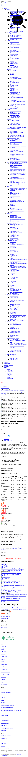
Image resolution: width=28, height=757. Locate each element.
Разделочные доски (14, 58)
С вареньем (12, 271)
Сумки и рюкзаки (14, 235)
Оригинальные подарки (16, 232)
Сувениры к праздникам (13, 294)
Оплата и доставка (8, 365)
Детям (11, 302)
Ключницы (12, 147)
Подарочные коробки (15, 123)
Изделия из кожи (14, 255)
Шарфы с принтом (14, 239)
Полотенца (12, 205)
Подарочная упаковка (15, 121)
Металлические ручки (15, 113)
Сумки (8, 321)
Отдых (8, 9)
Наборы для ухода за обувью (17, 202)
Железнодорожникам (15, 304)
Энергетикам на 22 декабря (17, 320)
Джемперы (12, 227)
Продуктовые (13, 269)
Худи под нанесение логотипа (17, 104)
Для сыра (12, 254)
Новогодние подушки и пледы (17, 174)
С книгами (12, 273)
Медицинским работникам (16, 306)
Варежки (12, 73)
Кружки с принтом (14, 229)
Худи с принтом (14, 238)
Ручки (8, 109)
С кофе (11, 274)
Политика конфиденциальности (14, 558)
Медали (12, 34)
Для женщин (13, 247)
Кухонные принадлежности (17, 201)
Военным (12, 301)
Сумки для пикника (15, 332)
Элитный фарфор (14, 359)
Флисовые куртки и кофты (16, 97)
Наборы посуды (14, 54)
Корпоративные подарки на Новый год (17, 162)
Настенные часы (14, 150)
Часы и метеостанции (15, 156)
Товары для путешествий (16, 29)
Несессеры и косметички (16, 324)
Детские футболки (14, 225)
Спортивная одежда (15, 92)
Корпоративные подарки (13, 138)
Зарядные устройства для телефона (18, 344)
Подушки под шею (14, 24)
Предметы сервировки (15, 57)
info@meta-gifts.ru (4, 618)
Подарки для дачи (14, 23)
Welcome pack (10, 378)
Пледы (11, 204)
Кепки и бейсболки (14, 82)
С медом (12, 275)
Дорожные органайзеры (16, 142)
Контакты (6, 366)
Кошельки (12, 148)
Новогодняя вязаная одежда (17, 178)
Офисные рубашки (14, 85)
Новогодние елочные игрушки (17, 169)
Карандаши (12, 112)
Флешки (12, 352)
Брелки (11, 286)
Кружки (12, 48)
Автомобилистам (14, 296)
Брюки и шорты (14, 71)
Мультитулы (13, 16)
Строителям (13, 317)
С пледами (12, 278)
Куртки (11, 84)
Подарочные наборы (12, 240)
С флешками (13, 281)
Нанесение (9, 374)
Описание (6, 439)
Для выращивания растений (17, 244)
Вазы (11, 192)
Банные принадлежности (16, 12)
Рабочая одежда (14, 89)
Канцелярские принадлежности (18, 146)
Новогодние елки (14, 167)
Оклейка (9, 375)
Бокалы (11, 43)
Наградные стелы (14, 36)
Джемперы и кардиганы (16, 78)
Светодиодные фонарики (16, 292)
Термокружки (13, 62)
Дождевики (12, 79)
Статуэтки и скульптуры (16, 209)
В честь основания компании (17, 300)
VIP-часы (12, 355)
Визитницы (13, 140)
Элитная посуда (14, 67)
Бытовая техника (14, 339)
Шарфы (11, 105)
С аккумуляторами (14, 270)
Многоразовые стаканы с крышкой (18, 52)
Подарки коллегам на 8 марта (17, 316)
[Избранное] (2, 382)
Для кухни (12, 248)
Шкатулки (12, 212)
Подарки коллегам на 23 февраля (18, 315)
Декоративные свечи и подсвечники (15, 194)
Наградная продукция (15, 35)
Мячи (11, 17)
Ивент (8, 377)
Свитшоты (12, 90)
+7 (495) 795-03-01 (5, 616)
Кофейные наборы (14, 47)
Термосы (12, 28)
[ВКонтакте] (8, 436)
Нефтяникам (13, 312)
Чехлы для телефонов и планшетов (18, 161)
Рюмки (11, 59)
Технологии (7, 363)
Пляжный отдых (14, 21)
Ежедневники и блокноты (13, 128)
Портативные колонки (15, 350)
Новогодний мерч (14, 231)
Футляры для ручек (14, 117)
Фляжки (12, 65)
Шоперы (12, 336)
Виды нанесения (8, 440)
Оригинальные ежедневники (17, 135)
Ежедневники (13, 131)
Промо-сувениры (11, 284)
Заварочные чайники (15, 44)
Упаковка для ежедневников (17, 136)
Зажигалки (12, 143)
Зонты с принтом (14, 228)
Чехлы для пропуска (15, 159)
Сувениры (9, 370)
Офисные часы (13, 39)
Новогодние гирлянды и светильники (16, 165)
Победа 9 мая (13, 313)
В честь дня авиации (15, 298)
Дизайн (8, 369)
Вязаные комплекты (15, 75)
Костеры (12, 46)
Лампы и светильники (15, 348)
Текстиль (9, 373)
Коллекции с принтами (12, 223)
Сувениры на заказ (14, 221)
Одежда (9, 69)
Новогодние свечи (14, 175)
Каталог (6, 8)
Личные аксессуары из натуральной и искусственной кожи (17, 219)
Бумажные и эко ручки (15, 111)
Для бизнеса (13, 242)
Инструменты (13, 198)
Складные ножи (14, 25)
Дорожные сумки (14, 323)
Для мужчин (13, 250)
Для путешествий (14, 251)
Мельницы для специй (15, 51)
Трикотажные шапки (15, 94)
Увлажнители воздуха (15, 351)
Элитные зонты (14, 358)
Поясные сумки (14, 325)
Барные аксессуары (14, 42)
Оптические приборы (15, 20)
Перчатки (12, 88)
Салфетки (12, 208)
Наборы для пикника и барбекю (18, 19)
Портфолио (6, 362)
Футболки (12, 98)
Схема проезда (4, 627)
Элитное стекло (14, 356)
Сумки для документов (15, 329)
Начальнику (13, 311)
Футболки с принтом (15, 102)
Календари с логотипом (16, 163)
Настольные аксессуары (16, 38)
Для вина (12, 243)
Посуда (8, 40)
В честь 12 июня (14, 297)
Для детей (12, 246)
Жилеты (12, 81)
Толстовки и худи (14, 93)
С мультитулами (14, 277)
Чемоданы (12, 334)
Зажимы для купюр (14, 144)
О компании (7, 361)
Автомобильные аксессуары (17, 11)
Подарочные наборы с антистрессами (15, 261)
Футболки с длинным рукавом (17, 101)
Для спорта (12, 252)
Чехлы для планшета (15, 335)
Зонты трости (13, 215)
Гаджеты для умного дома (16, 343)
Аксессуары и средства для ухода (18, 188)
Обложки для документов (16, 151)
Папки (11, 152)
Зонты (8, 213)
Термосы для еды (14, 63)
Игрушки (12, 197)
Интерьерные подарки (15, 200)
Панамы (12, 86)
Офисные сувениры (12, 32)
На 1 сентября (13, 309)
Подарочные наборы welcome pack (18, 259)
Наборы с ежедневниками (16, 134)
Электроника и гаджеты (13, 338)
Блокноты (12, 129)
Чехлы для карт (13, 158)
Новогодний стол (14, 177)
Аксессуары (13, 70)
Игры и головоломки (15, 15)
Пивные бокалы (14, 55)
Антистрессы (13, 285)
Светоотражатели (14, 293)
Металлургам (13, 308)
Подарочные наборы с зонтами (17, 266)
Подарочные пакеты (15, 124)
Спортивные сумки (14, 328)
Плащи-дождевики (14, 234)
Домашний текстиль (15, 196)
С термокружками (14, 279)
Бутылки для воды (14, 13)
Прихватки (12, 206)
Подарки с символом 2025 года (17, 182)
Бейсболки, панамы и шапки (17, 224)
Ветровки (12, 74)
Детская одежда (14, 77)
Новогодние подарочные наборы (18, 173)
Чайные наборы (14, 66)
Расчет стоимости (5, 381)
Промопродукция (14, 290)
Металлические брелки (15, 289)
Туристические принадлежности (18, 31)
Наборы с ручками (14, 115)
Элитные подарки (11, 354)
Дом (8, 186)
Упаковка (9, 119)
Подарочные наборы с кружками (18, 267)
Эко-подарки (13, 319)
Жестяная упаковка (14, 120)
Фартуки (12, 96)
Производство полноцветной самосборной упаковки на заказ (18, 126)
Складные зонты (14, 216)
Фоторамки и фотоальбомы (17, 211)
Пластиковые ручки (15, 116)
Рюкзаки (12, 327)
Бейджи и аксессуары (15, 139)
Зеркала (12, 288)
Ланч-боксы (13, 50)
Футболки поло (13, 100)
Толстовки (12, 236)
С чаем (11, 282)
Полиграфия (10, 371)
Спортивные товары (15, 27)
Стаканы (12, 61)
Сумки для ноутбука (15, 331)
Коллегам (12, 305)
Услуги (5, 367)
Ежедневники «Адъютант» (16, 132)
